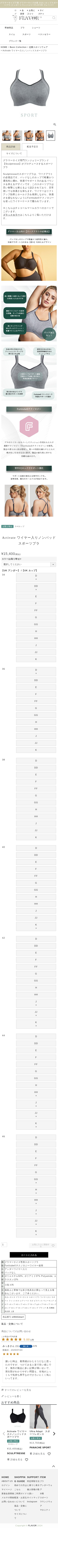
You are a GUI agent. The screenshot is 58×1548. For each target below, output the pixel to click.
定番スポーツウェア (38, 47)
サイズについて (14, 153)
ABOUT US (7, 1481)
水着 (42, 1493)
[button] (3, 1433)
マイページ (7, 1489)
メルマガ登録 (8, 1497)
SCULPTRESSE (16, 1453)
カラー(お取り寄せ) (12, 559)
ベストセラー (44, 34)
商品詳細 (10, 147)
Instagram (32, 1502)
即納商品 (9, 28)
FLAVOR (32, 1525)
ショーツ (36, 28)
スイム (12, 34)
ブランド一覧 (15, 41)
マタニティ (45, 1510)
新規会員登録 (8, 1493)
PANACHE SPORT (40, 1447)
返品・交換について (12, 1324)
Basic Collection (18, 47)
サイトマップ (33, 1497)
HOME (4, 47)
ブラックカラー (11, 215)
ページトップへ (53, 1466)
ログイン (6, 1485)
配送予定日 (32, 147)
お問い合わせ (8, 1502)
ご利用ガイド (20, 1493)
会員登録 (22, 13)
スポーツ (26, 34)
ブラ (22, 28)
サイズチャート (41, 13)
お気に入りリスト (31, 13)
